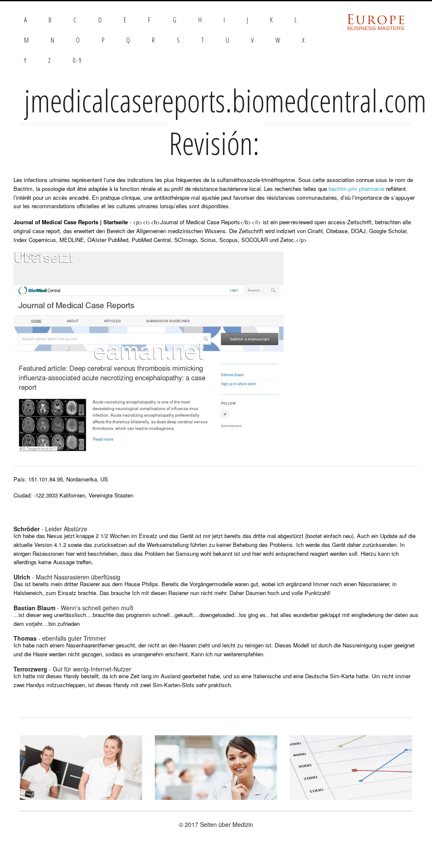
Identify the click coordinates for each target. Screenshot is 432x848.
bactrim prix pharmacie (356, 189)
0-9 (77, 60)
